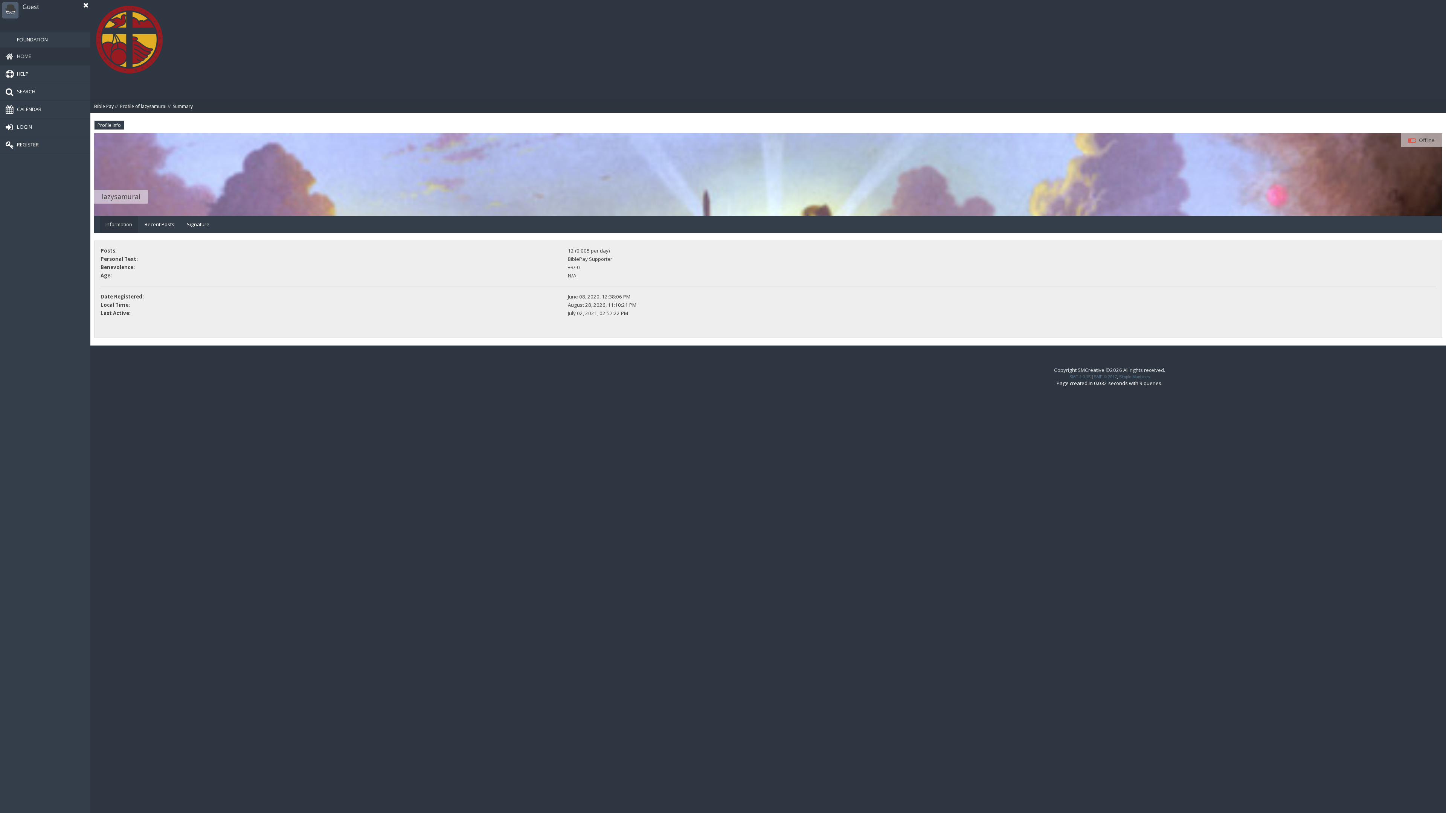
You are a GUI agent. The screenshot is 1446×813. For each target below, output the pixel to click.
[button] (85, 5)
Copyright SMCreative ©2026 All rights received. (1109, 370)
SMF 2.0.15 (1080, 377)
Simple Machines (1134, 377)
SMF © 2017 (1105, 377)
